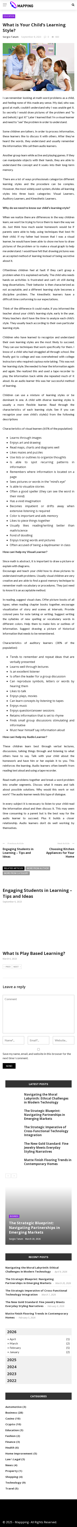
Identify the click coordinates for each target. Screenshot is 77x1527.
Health (9, 1447)
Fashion (10, 1436)
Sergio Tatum (10, 36)
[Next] (14, 1176)
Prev (8, 966)
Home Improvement (19, 1453)
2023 (11, 1373)
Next (16, 966)
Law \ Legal (12, 1459)
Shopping (11, 1477)
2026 (11, 1331)
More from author (38, 868)
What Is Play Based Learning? (34, 953)
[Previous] (8, 1176)
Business (14, 1216)
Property (11, 1471)
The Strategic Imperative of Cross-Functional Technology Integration (46, 1131)
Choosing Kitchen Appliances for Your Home (60, 853)
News (9, 1465)
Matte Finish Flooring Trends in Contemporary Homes (47, 1162)
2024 (11, 1366)
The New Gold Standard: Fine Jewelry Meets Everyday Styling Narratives (46, 1148)
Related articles (13, 868)
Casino (9, 1418)
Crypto (10, 1424)
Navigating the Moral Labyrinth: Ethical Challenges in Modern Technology (46, 1098)
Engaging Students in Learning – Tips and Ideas (18, 853)
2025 (11, 1359)
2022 (11, 1380)
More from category (16, 873)
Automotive (13, 1407)
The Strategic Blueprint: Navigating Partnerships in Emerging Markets (44, 1115)
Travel (9, 1488)
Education (9, 16)
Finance (10, 1442)
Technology (13, 1482)
